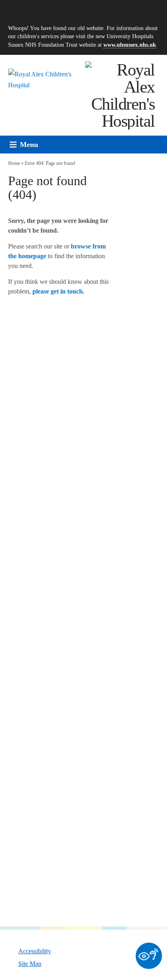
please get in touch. (58, 291)
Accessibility (34, 951)
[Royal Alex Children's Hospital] (120, 95)
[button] (29, 144)
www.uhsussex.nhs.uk (129, 44)
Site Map (29, 963)
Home (14, 163)
